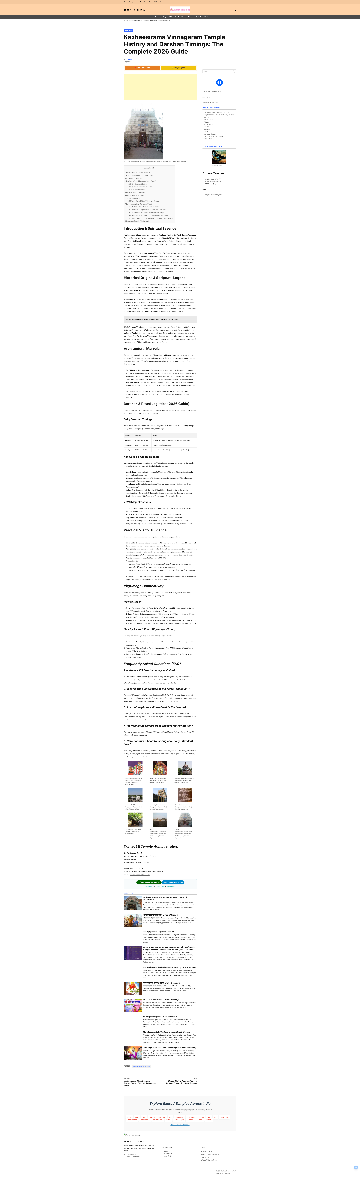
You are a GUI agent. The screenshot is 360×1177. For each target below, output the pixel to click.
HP (170, 1117)
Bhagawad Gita (167, 17)
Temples (157, 17)
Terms (162, 2)
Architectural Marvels (133, 178)
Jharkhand (179, 1117)
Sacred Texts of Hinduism (211, 91)
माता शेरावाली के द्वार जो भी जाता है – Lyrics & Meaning (161, 983)
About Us (138, 2)
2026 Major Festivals (137, 189)
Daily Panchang (206, 1151)
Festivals (198, 17)
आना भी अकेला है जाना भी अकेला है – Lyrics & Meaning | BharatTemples (169, 967)
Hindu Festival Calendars (210, 1154)
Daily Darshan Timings (137, 184)
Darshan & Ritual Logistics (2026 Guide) (140, 181)
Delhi (129, 1117)
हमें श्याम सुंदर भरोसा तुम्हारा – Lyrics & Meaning (160, 1016)
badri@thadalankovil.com (140, 874)
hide (153, 168)
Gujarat (152, 1117)
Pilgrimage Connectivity (134, 195)
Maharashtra (132, 1120)
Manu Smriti (208, 119)
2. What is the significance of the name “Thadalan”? (147, 209)
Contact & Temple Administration (137, 221)
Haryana (162, 1117)
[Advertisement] (160, 87)
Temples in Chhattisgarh (213, 195)
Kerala (201, 1117)
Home (151, 17)
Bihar (168, 1120)
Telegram (149, 886)
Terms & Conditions (133, 1157)
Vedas (206, 122)
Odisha (190, 1120)
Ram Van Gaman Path (210, 102)
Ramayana (206, 97)
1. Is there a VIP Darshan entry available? (144, 206)
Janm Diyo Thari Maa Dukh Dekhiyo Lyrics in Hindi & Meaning (169, 1047)
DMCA (156, 2)
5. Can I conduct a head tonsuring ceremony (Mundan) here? (151, 218)
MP (209, 1117)
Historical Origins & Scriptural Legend (139, 175)
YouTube (160, 886)
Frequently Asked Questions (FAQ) (138, 204)
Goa (144, 1117)
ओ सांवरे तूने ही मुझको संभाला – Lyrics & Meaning (160, 915)
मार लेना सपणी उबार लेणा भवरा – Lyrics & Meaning (160, 1000)
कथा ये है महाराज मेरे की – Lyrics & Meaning (158, 932)
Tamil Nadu (131, 20)
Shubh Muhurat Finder (209, 1160)
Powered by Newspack (223, 1173)
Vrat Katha (205, 1157)
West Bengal (179, 1120)
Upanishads (208, 124)
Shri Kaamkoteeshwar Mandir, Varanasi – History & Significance (165, 898)
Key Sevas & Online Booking (140, 186)
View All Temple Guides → (180, 1125)
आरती (206, 132)
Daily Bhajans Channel (173, 882)
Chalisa (207, 127)
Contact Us (147, 2)
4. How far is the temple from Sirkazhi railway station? (148, 215)
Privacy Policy (128, 2)
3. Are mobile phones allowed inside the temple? (146, 212)
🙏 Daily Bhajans (178, 68)
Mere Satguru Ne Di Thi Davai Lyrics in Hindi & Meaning (166, 1032)
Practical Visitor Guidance (135, 192)
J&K (136, 1117)
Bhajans (191, 17)
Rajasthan (224, 1117)
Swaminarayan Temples (212, 181)
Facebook (171, 886)
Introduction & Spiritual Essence (137, 172)
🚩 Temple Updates (142, 68)
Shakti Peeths (209, 139)
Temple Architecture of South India (216, 112)
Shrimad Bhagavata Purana (214, 136)
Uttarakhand (157, 1120)
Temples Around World (212, 179)
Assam (208, 1120)
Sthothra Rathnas (180, 17)
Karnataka (191, 1117)
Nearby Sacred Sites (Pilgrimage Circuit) (143, 201)
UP (215, 1117)
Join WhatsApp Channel (149, 882)
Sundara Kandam (210, 134)
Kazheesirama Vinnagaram (141, 1066)
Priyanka (129, 59)
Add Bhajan (207, 17)
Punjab (199, 1120)
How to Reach (134, 198)
